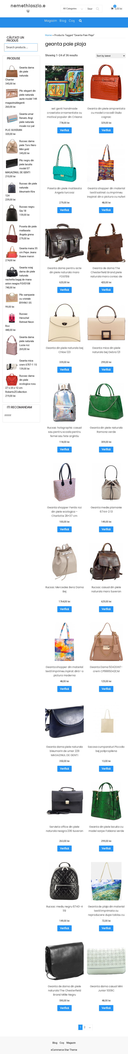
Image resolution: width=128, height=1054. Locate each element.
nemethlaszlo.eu (28, 8)
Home (48, 35)
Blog (63, 21)
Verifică (64, 130)
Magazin (50, 21)
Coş (72, 21)
